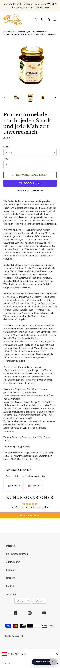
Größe (6, 146)
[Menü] (55, 19)
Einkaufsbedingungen (17, 553)
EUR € (37, 600)
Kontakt (10, 586)
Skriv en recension (30, 515)
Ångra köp (11, 593)
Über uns (10, 577)
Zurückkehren (13, 561)
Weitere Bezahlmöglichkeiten (30, 190)
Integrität (10, 545)
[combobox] (30, 654)
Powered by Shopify (47, 636)
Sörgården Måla (18, 636)
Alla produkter (8, 32)
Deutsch (21, 600)
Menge (6, 158)
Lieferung (11, 569)
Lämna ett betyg (37, 476)
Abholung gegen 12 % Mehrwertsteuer (32, 32)
